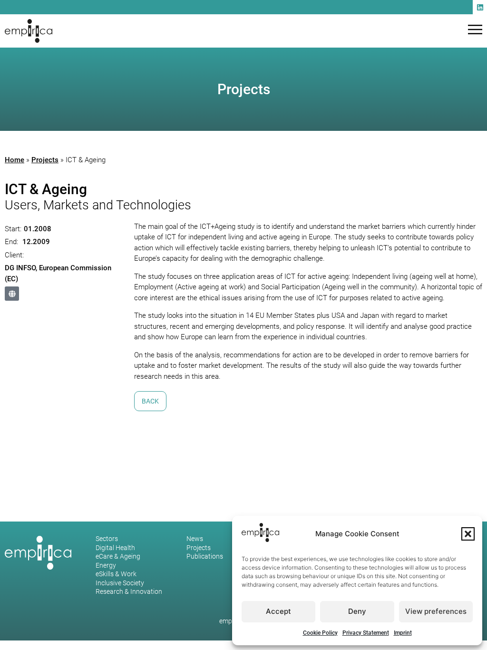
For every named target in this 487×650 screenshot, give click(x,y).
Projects (44, 160)
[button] (468, 534)
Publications (204, 556)
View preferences (436, 611)
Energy (106, 565)
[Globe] (12, 293)
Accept (278, 611)
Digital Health (115, 548)
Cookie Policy (320, 633)
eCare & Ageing (118, 556)
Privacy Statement (365, 633)
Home (14, 160)
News (194, 539)
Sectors (107, 539)
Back (150, 401)
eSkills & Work (116, 574)
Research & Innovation (129, 592)
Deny (357, 611)
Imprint (403, 633)
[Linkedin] (480, 7)
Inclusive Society (120, 583)
